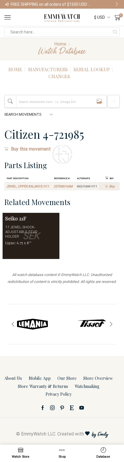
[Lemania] (32, 324)
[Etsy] (71, 407)
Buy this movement (31, 149)
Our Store (67, 378)
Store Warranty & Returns (43, 386)
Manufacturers (48, 69)
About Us (13, 378)
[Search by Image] (99, 101)
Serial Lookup (92, 69)
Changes (59, 76)
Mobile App (40, 378)
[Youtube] (81, 407)
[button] (7, 4)
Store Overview (98, 378)
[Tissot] (91, 324)
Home (60, 44)
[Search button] (115, 32)
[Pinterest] (62, 407)
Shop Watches (107, 4)
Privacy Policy (59, 394)
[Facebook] (42, 407)
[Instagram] (52, 407)
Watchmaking (87, 386)
